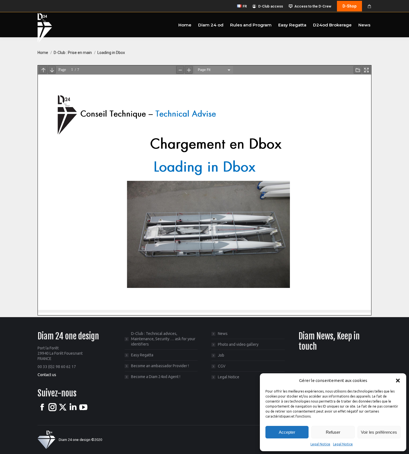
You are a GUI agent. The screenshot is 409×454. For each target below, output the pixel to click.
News (223, 333)
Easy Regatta (142, 355)
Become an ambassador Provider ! (160, 366)
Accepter (287, 432)
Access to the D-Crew (312, 6)
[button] (398, 380)
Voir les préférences (379, 432)
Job (221, 355)
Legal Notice (320, 444)
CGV (221, 366)
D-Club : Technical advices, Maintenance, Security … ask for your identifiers (163, 338)
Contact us (47, 374)
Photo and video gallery (238, 344)
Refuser (333, 432)
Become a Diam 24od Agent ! (155, 376)
